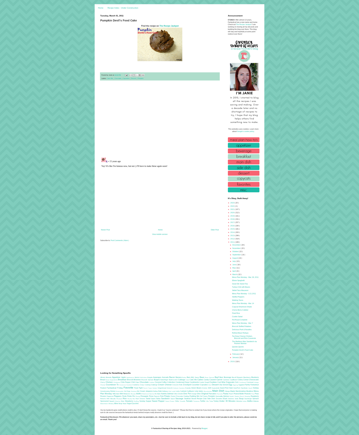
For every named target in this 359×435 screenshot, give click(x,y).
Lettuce (191, 391)
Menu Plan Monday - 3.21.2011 (244, 294)
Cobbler (152, 382)
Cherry (103, 382)
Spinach (255, 399)
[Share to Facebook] (140, 75)
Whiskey (111, 403)
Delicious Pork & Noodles (242, 330)
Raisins (237, 396)
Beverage (228, 377)
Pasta (226, 393)
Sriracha (118, 401)
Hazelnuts (244, 388)
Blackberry (247, 377)
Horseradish (120, 391)
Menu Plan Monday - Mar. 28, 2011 (245, 277)
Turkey (216, 401)
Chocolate (118, 78)
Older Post (215, 230)
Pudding (187, 396)
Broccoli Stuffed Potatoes (241, 326)
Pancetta (220, 394)
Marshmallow (241, 391)
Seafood (187, 399)
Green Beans (196, 388)
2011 (232, 242)
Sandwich (166, 398)
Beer (221, 377)
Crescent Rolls (177, 385)
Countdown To (112, 384)
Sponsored (104, 401)
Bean (202, 377)
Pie (133, 396)
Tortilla (203, 401)
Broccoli (130, 380)
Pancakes (213, 394)
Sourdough (248, 398)
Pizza (151, 396)
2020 (232, 213)
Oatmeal (170, 394)
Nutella (164, 394)
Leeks (178, 391)
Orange (194, 394)
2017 (232, 222)
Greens (205, 388)
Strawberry (129, 401)
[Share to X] (136, 75)
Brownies (137, 380)
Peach (231, 394)
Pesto (124, 396)
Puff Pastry (204, 396)
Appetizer (116, 377)
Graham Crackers (179, 388)
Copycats (230, 382)
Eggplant (242, 385)
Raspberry (255, 396)
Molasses (127, 394)
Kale (160, 391)
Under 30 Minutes (227, 401)
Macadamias (208, 391)
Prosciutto (180, 396)
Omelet (180, 394)
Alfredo (103, 377)
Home (100, 8)
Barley (184, 377)
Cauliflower (234, 380)
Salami (153, 398)
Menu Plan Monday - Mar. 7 (242, 323)
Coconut (158, 382)
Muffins (139, 394)
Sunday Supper (145, 401)
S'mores (143, 398)
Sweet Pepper (158, 401)
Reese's (103, 398)
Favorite (129, 387)
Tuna (211, 401)
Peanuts (247, 394)
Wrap (120, 403)
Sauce (173, 398)
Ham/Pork (237, 388)
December (236, 245)
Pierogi (138, 396)
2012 (232, 239)
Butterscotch (173, 380)
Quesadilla (219, 396)
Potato (167, 396)
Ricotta (130, 398)
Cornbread (243, 382)
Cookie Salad (237, 317)
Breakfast (122, 379)
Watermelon (104, 403)
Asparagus (157, 377)
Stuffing (136, 401)
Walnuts (256, 401)
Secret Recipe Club (199, 399)
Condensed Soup (183, 382)
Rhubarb (119, 398)
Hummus (134, 391)
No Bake (158, 394)
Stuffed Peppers (238, 297)
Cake (188, 380)
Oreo (199, 394)
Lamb (174, 391)
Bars (189, 377)
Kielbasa (165, 391)
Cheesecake (254, 380)
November (236, 248)
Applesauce (130, 377)
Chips (137, 382)
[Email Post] (126, 75)
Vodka (244, 401)
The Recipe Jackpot (169, 26)
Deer (210, 385)
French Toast (147, 388)
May (234, 268)
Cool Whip (221, 382)
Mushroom (145, 394)
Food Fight (138, 388)
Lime (197, 391)
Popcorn (157, 396)
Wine (116, 403)
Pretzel (173, 396)
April (234, 271)
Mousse (133, 394)
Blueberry (255, 377)
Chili (133, 382)
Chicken (109, 382)
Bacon (172, 377)
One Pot (187, 393)
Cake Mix (110, 78)
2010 (232, 361)
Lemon (183, 391)
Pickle (129, 396)
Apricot (137, 377)
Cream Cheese (165, 384)
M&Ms (201, 391)
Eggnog (236, 385)
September (236, 255)
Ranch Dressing (245, 396)
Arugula (150, 377)
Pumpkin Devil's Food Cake (242, 350)
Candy (206, 380)
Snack (225, 399)
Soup (241, 398)
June (234, 265)
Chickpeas (117, 382)
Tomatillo (183, 401)
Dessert (134, 78)
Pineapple (145, 396)
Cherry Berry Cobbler (240, 310)
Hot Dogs (127, 391)
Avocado (165, 377)
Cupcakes (126, 78)
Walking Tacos (237, 300)
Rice (125, 398)
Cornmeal (250, 382)
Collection (171, 382)
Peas (257, 394)
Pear (253, 394)
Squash (112, 401)
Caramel (213, 380)
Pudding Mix (195, 396)
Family (247, 385)
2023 (232, 203)
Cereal (246, 380)
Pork (162, 396)
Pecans (103, 396)
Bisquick (240, 377)
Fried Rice (236, 313)
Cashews (226, 380)
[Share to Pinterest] (143, 75)
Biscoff (234, 377)
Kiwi (170, 391)
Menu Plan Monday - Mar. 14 (243, 303)
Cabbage (182, 380)
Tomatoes (196, 401)
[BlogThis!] (133, 75)
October (235, 251)
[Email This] (130, 75)
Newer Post (105, 230)
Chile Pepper (126, 382)
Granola (188, 388)
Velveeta (239, 401)
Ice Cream (141, 391)
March (235, 274)
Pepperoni (110, 396)
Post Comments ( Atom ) (120, 240)
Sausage (179, 398)
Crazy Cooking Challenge (149, 385)
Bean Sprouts (210, 377)
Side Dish (211, 399)
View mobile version (160, 234)
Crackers (129, 385)
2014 (232, 232)
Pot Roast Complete (239, 320)
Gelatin (155, 388)
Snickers (231, 398)
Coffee (164, 382)
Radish (231, 396)
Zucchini (135, 403)
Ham (231, 388)
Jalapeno (149, 391)
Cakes (200, 379)
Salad (148, 399)
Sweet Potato (170, 401)
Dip (221, 385)
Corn (237, 382)
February (236, 354)
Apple (123, 377)
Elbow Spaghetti (238, 280)
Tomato (189, 401)
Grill (210, 388)
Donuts (226, 385)
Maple (233, 391)
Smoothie (219, 398)
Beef (217, 377)
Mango (227, 391)
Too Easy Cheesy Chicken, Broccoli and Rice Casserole (244, 337)
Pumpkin (140, 78)
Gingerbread (162, 388)
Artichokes (143, 377)
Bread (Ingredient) (111, 380)
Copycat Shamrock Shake (242, 307)
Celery (240, 380)
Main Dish (218, 390)
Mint (122, 394)
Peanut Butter (239, 394)
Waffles (250, 401)
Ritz (134, 398)
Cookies (213, 382)
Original (205, 393)
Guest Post (224, 388)
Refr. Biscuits (111, 398)
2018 (232, 219)
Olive (176, 394)
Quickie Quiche (238, 347)
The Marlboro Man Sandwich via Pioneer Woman (244, 342)
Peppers (118, 396)
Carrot (220, 379)
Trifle (207, 401)
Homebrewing (105, 391)
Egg (231, 384)
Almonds (109, 377)
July (234, 261)
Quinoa (226, 396)
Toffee (177, 401)
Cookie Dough (204, 382)
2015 (232, 229)
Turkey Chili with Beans (241, 287)
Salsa (158, 399)
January (235, 357)
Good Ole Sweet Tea (240, 284)
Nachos (152, 394)
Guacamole (216, 388)
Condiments (194, 382)
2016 (232, 226)
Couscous (122, 385)
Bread (102, 380)
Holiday (256, 388)
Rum (138, 398)
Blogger (204, 428)
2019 (232, 216)
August (235, 258)
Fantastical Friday (115, 388)
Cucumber (196, 385)
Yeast (125, 403)
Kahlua (155, 391)
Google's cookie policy (245, 131)
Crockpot (187, 384)
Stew (123, 401)
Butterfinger (164, 380)
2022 (232, 206)
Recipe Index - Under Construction (123, 8)
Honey (113, 391)
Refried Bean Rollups (240, 333)
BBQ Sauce (195, 377)
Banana (179, 377)
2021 (232, 209)
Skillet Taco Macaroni (240, 290)
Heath (250, 388)
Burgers (157, 380)
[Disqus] (159, 119)
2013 (232, 236)
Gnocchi (170, 388)
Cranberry (136, 385)
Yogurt (129, 403)
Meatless (250, 391)
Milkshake (116, 394)
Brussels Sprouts (147, 380)
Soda (237, 398)
